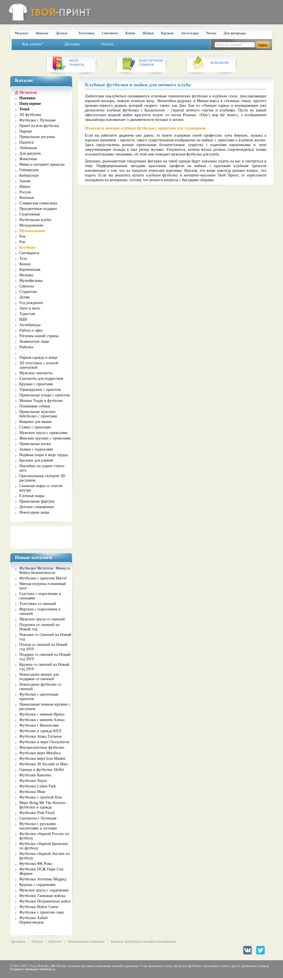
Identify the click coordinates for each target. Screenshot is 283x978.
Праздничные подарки (38, 209)
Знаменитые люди (34, 341)
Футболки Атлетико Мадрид (42, 879)
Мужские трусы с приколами (43, 433)
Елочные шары (31, 496)
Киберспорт (29, 175)
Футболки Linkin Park (37, 786)
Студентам (28, 292)
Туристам (27, 314)
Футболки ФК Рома (35, 864)
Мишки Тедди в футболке (41, 401)
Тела (23, 258)
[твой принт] (48, 11)
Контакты (220, 62)
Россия (25, 192)
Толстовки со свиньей (37, 604)
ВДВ (23, 319)
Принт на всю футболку (39, 126)
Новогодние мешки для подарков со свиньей (39, 676)
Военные (26, 198)
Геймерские (29, 170)
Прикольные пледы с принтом (44, 395)
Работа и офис (31, 330)
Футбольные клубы (35, 220)
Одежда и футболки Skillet (41, 770)
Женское (42, 33)
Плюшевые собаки (34, 406)
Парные (25, 131)
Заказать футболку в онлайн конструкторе (143, 941)
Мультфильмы (31, 281)
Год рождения (31, 303)
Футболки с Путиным (37, 120)
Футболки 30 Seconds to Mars (43, 764)
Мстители (28, 92)
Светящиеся (29, 253)
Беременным (29, 269)
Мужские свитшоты (36, 373)
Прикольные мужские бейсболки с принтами (38, 414)
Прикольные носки (35, 444)
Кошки (25, 264)
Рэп (22, 242)
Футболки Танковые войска (42, 896)
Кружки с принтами (36, 384)
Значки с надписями (36, 449)
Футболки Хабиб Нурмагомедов (33, 920)
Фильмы (26, 275)
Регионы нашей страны (38, 336)
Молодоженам (31, 225)
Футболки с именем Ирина (41, 714)
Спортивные (29, 214)
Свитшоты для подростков (41, 378)
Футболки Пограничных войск (45, 901)
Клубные (27, 247)
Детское (61, 33)
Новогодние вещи (34, 512)
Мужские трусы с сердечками (44, 890)
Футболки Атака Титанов (40, 736)
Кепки (130, 33)
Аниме (25, 181)
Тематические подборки (86, 941)
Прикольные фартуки (37, 501)
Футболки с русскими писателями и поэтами (38, 826)
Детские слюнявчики (36, 507)
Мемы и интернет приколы (41, 164)
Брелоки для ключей (36, 460)
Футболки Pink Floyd (36, 813)
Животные (28, 159)
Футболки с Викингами (39, 725)
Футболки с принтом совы (41, 912)
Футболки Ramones (35, 775)
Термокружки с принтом (40, 389)
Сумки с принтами (35, 427)
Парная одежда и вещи (38, 357)
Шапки (148, 33)
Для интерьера (235, 33)
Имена (24, 186)
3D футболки (30, 115)
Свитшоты (110, 33)
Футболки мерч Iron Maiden (42, 758)
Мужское (21, 33)
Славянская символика (38, 203)
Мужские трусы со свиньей (42, 619)
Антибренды (29, 325)
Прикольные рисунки (37, 137)
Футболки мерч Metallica (40, 753)
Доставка (18, 941)
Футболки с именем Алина (41, 720)
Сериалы (26, 286)
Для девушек (30, 153)
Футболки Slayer (33, 781)
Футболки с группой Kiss (40, 797)
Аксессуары (190, 33)
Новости (55, 941)
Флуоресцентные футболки (41, 747)
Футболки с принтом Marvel (43, 578)
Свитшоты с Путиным (37, 818)
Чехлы (211, 33)
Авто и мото (29, 308)
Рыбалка (26, 347)
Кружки (167, 33)
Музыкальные (32, 231)
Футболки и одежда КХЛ (40, 731)
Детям (24, 297)
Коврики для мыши (35, 422)
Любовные (28, 148)
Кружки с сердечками (37, 885)
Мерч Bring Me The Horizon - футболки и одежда (43, 805)
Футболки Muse (32, 792)
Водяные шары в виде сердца (43, 455)
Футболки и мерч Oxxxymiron (44, 742)
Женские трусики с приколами (45, 438)
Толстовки (86, 33)
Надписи (26, 142)
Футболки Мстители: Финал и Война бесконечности (44, 570)
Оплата (37, 941)
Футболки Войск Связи (38, 907)
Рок (22, 236)
